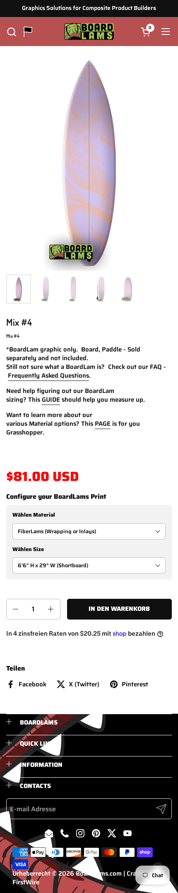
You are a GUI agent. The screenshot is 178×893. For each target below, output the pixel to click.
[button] (11, 32)
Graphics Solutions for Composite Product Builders (89, 8)
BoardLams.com (99, 873)
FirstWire (25, 882)
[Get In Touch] (28, 32)
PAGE (103, 424)
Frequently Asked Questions (48, 376)
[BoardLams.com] (89, 31)
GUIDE (51, 400)
